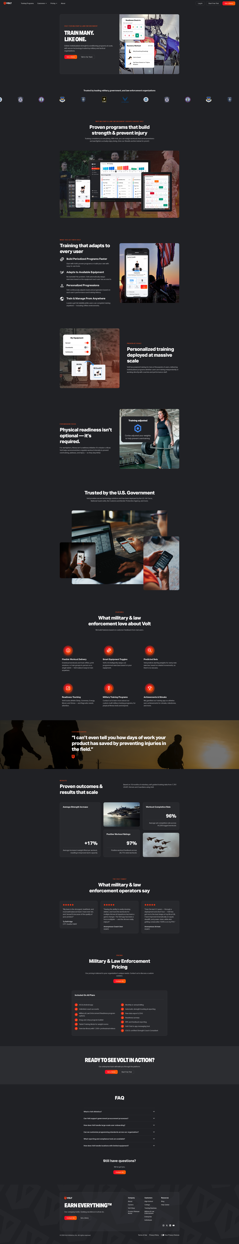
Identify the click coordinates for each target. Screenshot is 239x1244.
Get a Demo (229, 3)
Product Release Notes (133, 1212)
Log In (200, 3)
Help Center (165, 1205)
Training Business (150, 1208)
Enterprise (148, 1217)
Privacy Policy (154, 1235)
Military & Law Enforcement (149, 1212)
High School (149, 1201)
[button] (42, 3)
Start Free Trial (213, 3)
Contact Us (70, 1218)
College (147, 1205)
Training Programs (27, 3)
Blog (162, 1201)
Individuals (148, 1220)
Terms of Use (142, 1235)
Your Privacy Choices (172, 1235)
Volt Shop (131, 1208)
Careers (130, 1205)
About (63, 3)
